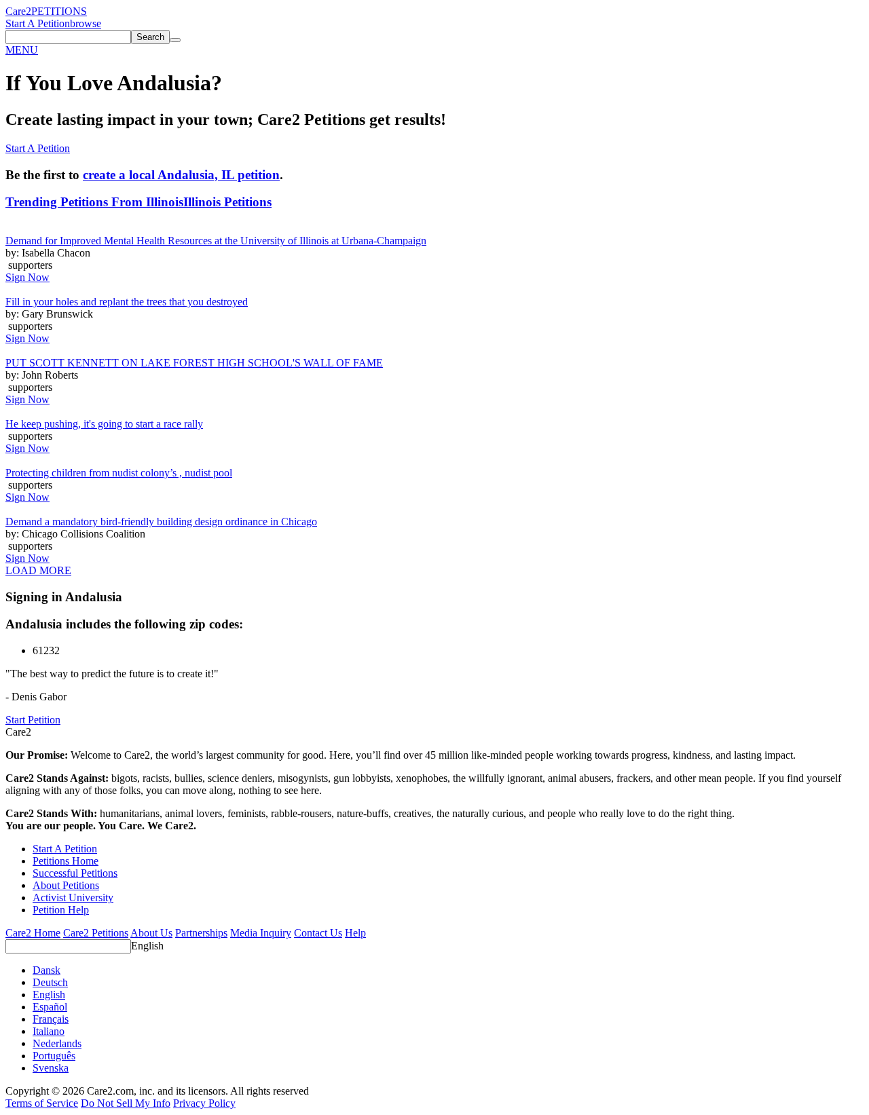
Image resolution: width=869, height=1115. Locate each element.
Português (54, 1055)
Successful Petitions (75, 873)
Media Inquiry (260, 933)
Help (355, 933)
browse (85, 23)
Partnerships (201, 933)
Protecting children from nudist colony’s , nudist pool (118, 472)
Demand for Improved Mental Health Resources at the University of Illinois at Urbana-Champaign (215, 240)
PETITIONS (59, 11)
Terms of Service (41, 1103)
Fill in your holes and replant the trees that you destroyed (126, 301)
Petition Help (61, 909)
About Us (151, 933)
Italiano (48, 1031)
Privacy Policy (204, 1103)
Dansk (46, 970)
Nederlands (57, 1043)
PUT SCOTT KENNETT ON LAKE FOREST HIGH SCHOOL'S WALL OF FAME (194, 362)
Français (51, 1019)
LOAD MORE (38, 570)
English (147, 945)
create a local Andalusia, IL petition (181, 175)
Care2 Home (32, 933)
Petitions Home (65, 861)
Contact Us (318, 933)
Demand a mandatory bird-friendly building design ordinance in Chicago (161, 521)
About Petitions (66, 885)
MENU (21, 50)
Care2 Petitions (95, 933)
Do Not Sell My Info (125, 1103)
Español (50, 1007)
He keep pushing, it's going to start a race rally (104, 424)
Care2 (18, 11)
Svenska (51, 1068)
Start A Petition (37, 23)
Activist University (73, 897)
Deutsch (50, 982)
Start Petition (32, 719)
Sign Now (27, 277)
